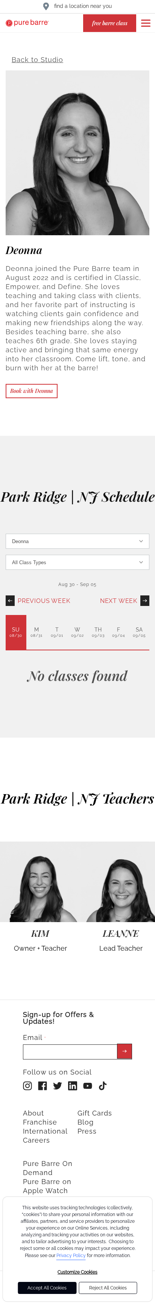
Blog (86, 1122)
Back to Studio (37, 60)
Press (87, 1131)
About (33, 1113)
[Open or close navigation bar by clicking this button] (145, 23)
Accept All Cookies (47, 1288)
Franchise (40, 1122)
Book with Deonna (31, 390)
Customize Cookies (77, 1272)
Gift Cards (95, 1113)
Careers (36, 1140)
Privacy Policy (71, 1255)
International (45, 1131)
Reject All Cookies (108, 1288)
